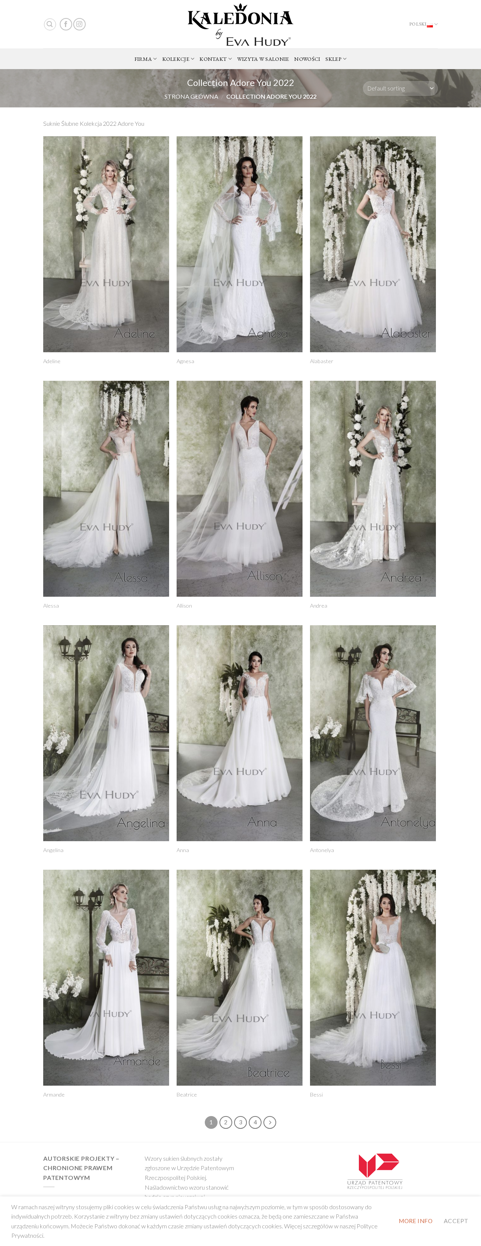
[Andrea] (373, 489)
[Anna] (240, 733)
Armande (54, 1094)
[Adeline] (106, 244)
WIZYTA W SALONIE (263, 58)
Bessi (316, 1094)
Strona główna (191, 96)
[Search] (50, 24)
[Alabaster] (373, 244)
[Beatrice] (240, 978)
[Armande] (106, 978)
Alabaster (321, 361)
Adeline (52, 361)
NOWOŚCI (307, 58)
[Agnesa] (240, 244)
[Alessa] (106, 489)
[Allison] (240, 489)
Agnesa (185, 361)
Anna (183, 850)
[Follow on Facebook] (66, 24)
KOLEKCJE (175, 58)
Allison (184, 605)
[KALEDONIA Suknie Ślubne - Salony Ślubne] (240, 24)
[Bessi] (373, 978)
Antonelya (322, 850)
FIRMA (143, 58)
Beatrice (187, 1094)
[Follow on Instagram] (79, 24)
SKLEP (333, 58)
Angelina (53, 850)
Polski (418, 24)
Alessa (51, 605)
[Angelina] (106, 733)
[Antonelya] (373, 733)
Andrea (318, 605)
